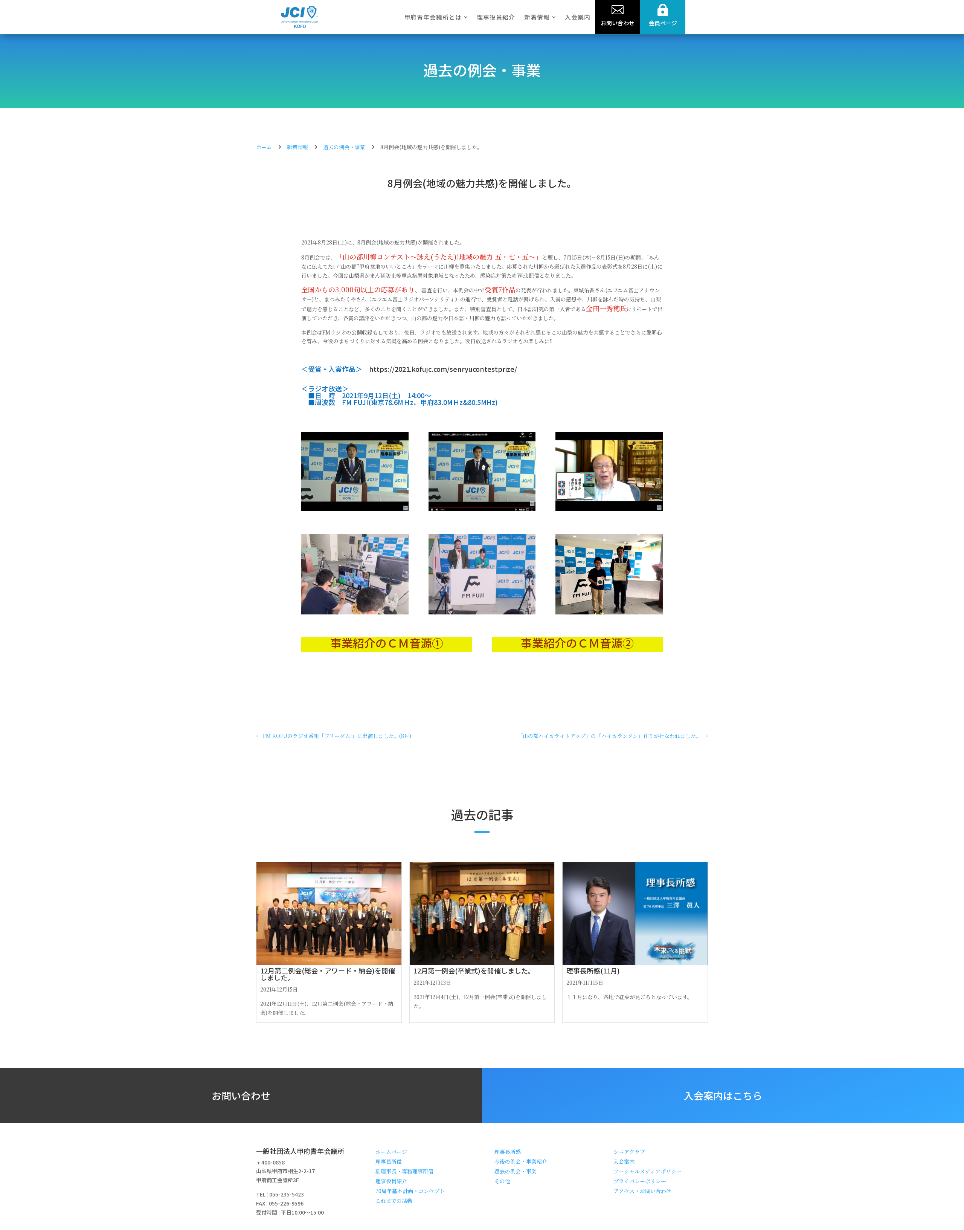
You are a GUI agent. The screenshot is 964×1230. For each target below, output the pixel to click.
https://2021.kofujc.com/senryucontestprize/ (443, 369)
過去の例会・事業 (482, 69)
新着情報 (297, 147)
